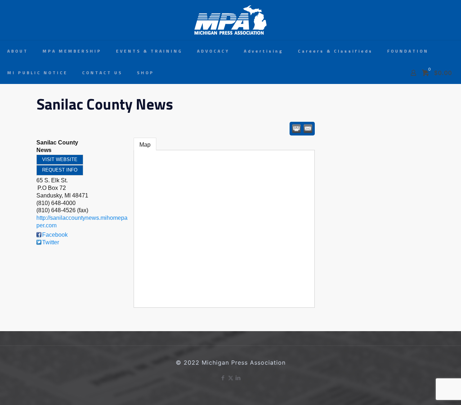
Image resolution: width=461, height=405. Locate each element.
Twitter (50, 242)
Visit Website (59, 159)
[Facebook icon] (223, 377)
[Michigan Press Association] (230, 20)
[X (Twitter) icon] (230, 377)
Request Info (59, 170)
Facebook (55, 235)
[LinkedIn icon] (238, 377)
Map (145, 145)
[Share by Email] (308, 128)
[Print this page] (296, 128)
